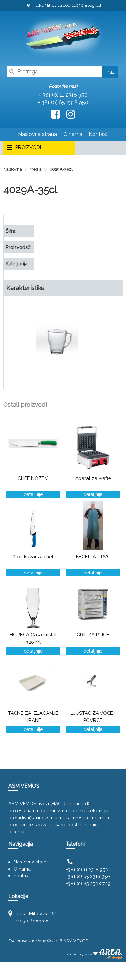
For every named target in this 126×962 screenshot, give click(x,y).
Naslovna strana (37, 134)
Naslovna (12, 169)
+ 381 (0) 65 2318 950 (63, 102)
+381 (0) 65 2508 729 (88, 883)
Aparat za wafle (93, 478)
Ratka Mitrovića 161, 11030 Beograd (66, 5)
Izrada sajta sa (79, 953)
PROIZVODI (27, 147)
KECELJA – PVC (93, 556)
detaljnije (33, 494)
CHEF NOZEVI (33, 478)
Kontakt (98, 134)
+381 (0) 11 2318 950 (87, 869)
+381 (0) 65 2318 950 (88, 876)
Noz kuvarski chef (33, 556)
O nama (72, 134)
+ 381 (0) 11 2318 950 (63, 95)
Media (36, 169)
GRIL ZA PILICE (93, 634)
